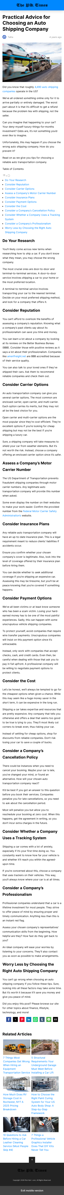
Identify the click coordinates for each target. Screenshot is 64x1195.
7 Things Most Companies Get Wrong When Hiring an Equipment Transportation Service (16, 1065)
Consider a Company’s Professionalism (28, 223)
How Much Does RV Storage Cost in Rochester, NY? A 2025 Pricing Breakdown (15, 1102)
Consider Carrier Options (19, 188)
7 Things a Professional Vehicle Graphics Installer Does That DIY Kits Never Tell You (43, 1142)
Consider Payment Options (21, 201)
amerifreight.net (16, 356)
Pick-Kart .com (32, 5)
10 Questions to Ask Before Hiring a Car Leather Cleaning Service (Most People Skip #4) (15, 1142)
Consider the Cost (15, 206)
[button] (8, 1019)
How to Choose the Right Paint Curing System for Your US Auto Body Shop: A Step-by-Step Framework (43, 1104)
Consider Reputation (17, 184)
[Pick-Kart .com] (32, 1170)
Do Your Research (15, 180)
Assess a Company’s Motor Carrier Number (30, 193)
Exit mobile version (32, 1190)
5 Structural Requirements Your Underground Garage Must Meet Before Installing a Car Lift (43, 1065)
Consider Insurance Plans (19, 197)
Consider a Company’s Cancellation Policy (30, 210)
